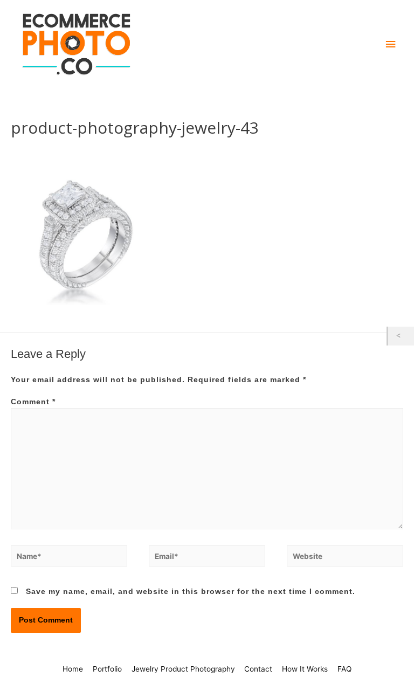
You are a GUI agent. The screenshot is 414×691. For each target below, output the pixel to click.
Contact (258, 669)
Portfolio (107, 669)
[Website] (345, 558)
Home (73, 669)
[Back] (401, 336)
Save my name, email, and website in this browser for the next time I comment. (190, 592)
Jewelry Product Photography (183, 669)
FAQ (344, 669)
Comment (33, 402)
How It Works (305, 669)
